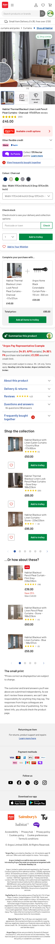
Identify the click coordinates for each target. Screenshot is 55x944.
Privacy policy (43, 831)
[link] (27, 161)
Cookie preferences (37, 835)
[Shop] (12, 5)
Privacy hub (27, 831)
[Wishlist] (42, 5)
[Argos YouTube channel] (10, 782)
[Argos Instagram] (44, 782)
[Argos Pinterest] (36, 782)
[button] (44, 36)
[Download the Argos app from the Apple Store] (17, 804)
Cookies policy (16, 835)
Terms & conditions (28, 838)
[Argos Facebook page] (19, 782)
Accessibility (11, 831)
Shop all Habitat (45, 28)
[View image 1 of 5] (7, 97)
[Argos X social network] (27, 782)
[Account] (35, 5)
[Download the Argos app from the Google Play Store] (37, 804)
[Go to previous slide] (4, 60)
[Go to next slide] (50, 60)
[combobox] (20, 13)
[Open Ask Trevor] (50, 13)
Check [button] (46, 225)
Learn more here (27, 738)
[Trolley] (50, 5)
